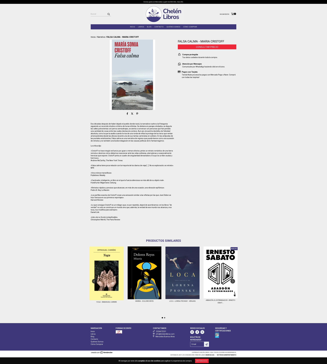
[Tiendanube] (102, 353)
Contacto (159, 27)
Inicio (132, 27)
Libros (141, 27)
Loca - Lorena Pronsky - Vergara (182, 301)
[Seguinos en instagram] (192, 332)
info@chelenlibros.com (165, 334)
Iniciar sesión (224, 14)
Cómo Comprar (190, 27)
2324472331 (161, 331)
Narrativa (101, 37)
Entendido (201, 361)
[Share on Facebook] (127, 113)
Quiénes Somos (173, 27)
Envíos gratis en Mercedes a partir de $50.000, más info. (163, 2)
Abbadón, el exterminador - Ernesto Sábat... (220, 301)
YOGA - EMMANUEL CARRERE (106, 302)
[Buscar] (108, 14)
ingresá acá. (210, 355)
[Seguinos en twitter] (202, 332)
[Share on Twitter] (132, 113)
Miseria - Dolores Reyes (144, 301)
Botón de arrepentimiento (226, 355)
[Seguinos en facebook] (197, 332)
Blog (149, 27)
